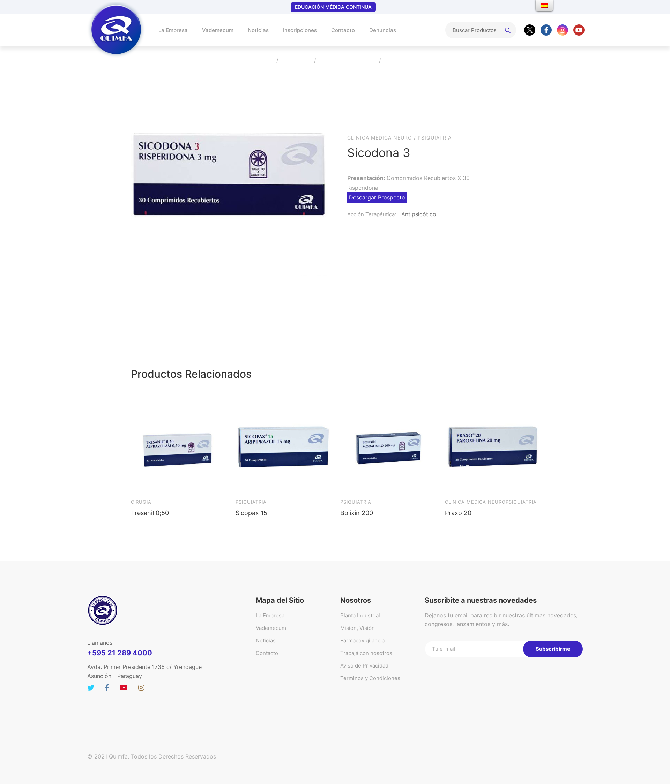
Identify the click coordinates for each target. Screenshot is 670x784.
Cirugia (141, 502)
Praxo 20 (458, 513)
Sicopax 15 (251, 513)
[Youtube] (579, 30)
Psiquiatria (435, 138)
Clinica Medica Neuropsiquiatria (491, 502)
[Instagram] (562, 30)
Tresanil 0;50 (150, 513)
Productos (296, 61)
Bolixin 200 (356, 513)
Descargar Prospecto (377, 197)
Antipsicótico (418, 214)
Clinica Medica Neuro (347, 61)
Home (263, 61)
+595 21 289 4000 (119, 653)
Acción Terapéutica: (371, 214)
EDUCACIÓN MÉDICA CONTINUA (333, 7)
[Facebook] (546, 30)
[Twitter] (529, 30)
